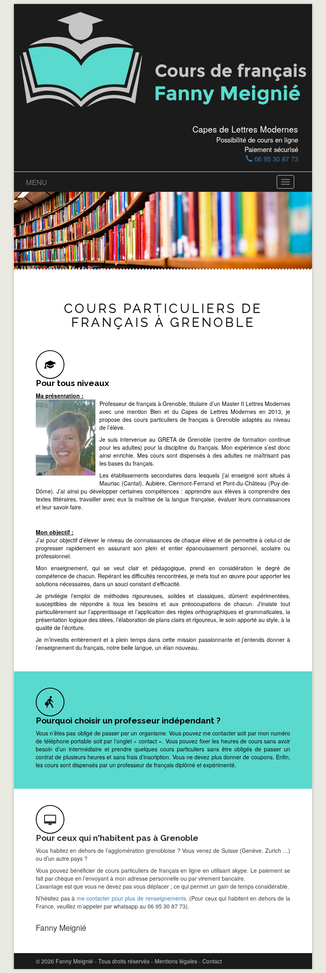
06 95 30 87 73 (275, 159)
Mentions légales (176, 961)
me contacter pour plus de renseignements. (133, 898)
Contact (212, 961)
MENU (36, 182)
